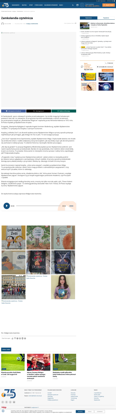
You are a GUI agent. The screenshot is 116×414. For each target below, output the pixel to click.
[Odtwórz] (7, 206)
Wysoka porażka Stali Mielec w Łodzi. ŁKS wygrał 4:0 (11, 373)
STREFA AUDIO (39, 5)
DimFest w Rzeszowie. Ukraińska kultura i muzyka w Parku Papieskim (103, 24)
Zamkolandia (34, 23)
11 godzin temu (85, 39)
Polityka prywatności (53, 400)
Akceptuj (80, 411)
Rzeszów (73, 393)
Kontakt (50, 393)
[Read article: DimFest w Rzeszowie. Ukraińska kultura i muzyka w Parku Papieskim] (84, 25)
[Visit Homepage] (5, 5)
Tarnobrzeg (74, 398)
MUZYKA (24, 5)
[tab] (88, 17)
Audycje (28, 23)
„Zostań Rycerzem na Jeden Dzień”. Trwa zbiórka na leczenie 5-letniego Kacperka (96, 47)
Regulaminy (51, 398)
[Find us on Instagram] (112, 1)
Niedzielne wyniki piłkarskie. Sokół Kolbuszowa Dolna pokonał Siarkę (64, 374)
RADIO (61, 5)
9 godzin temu (94, 27)
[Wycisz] (68, 206)
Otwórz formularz (108, 70)
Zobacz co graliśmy (99, 396)
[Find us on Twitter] (110, 1)
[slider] (71, 205)
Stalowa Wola (74, 396)
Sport (4, 369)
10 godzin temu (85, 33)
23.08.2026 (3, 376)
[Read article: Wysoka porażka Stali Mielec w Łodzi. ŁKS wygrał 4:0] (13, 362)
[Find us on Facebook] (2, 402)
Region (72, 400)
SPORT (31, 5)
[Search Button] (72, 5)
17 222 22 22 (110, 63)
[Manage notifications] (3, 411)
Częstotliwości (97, 393)
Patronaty (50, 396)
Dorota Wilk (8, 23)
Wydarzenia (97, 400)
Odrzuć (90, 411)
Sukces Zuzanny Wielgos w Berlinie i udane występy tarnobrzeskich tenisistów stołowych (36, 375)
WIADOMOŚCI (15, 5)
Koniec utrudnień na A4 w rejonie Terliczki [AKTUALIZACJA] (96, 31)
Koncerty (96, 398)
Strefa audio (97, 394)
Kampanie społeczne (53, 394)
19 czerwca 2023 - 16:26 (20, 23)
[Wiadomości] (77, 5)
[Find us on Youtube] (114, 1)
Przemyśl (73, 394)
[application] (38, 206)
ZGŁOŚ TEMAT (110, 5)
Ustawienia (100, 411)
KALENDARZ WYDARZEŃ (51, 5)
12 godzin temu (85, 44)
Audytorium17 (35, 407)
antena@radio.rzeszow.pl (106, 66)
